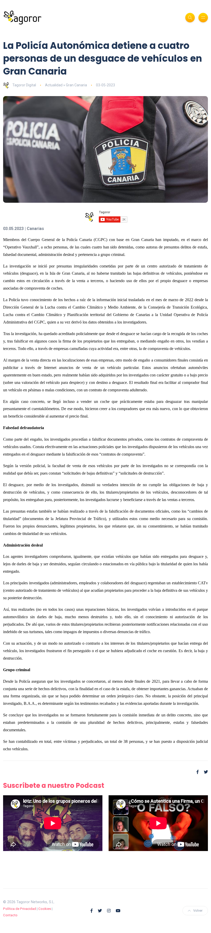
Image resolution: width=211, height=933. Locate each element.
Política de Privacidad (19, 909)
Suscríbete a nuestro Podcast (53, 785)
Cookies (44, 909)
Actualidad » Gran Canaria (66, 85)
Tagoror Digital (24, 85)
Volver (198, 910)
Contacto (10, 915)
